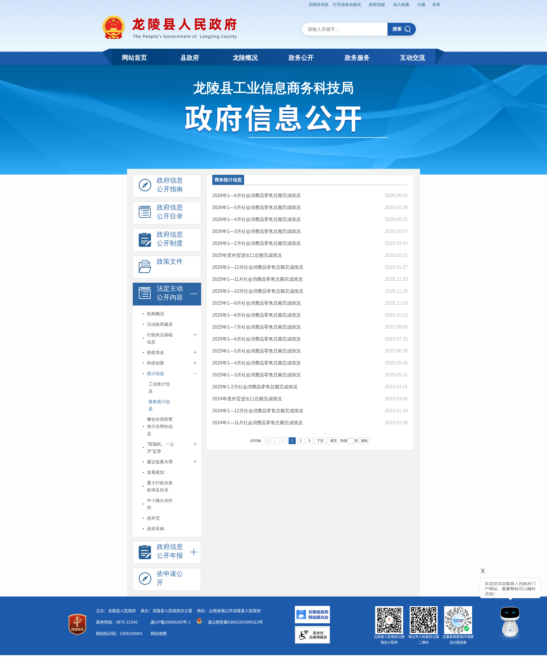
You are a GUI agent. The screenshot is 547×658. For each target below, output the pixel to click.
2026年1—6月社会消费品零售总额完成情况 (256, 195)
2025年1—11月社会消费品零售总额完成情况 (257, 279)
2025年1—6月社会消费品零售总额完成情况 (256, 339)
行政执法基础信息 (160, 338)
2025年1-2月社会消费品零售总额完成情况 (254, 386)
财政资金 (155, 352)
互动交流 (412, 57)
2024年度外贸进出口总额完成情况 (247, 398)
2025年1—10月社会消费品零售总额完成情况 (257, 291)
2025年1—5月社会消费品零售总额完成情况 (256, 351)
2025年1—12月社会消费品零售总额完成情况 (257, 267)
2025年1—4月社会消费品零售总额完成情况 (256, 362)
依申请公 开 (170, 578)
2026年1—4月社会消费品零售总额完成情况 (256, 219)
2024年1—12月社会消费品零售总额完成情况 (257, 410)
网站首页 (134, 57)
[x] (467, 605)
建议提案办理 (160, 461)
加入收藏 (401, 4)
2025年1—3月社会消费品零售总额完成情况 (256, 374)
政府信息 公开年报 (170, 551)
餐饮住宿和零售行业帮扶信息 (160, 426)
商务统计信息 (159, 405)
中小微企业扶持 (160, 504)
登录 (436, 4)
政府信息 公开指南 (170, 185)
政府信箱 (377, 4)
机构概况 (155, 313)
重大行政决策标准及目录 (160, 486)
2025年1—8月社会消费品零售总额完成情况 (256, 315)
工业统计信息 (159, 387)
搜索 (397, 28)
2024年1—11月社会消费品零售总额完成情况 (257, 422)
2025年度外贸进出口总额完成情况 (247, 255)
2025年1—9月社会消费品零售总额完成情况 (256, 303)
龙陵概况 (245, 57)
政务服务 (357, 57)
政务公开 (301, 57)
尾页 (333, 441)
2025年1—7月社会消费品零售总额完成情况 (256, 327)
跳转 (364, 441)
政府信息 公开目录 (170, 212)
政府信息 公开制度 (170, 239)
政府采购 (155, 528)
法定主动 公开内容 (170, 293)
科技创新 (155, 362)
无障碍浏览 (318, 4)
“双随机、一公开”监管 (160, 448)
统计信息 (155, 373)
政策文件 (170, 261)
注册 (421, 4)
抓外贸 (153, 518)
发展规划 (155, 472)
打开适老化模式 (347, 4)
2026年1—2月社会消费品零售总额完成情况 (256, 243)
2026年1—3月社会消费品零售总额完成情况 (256, 231)
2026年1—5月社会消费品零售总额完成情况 (256, 207)
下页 (320, 441)
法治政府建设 (160, 324)
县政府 (189, 57)
